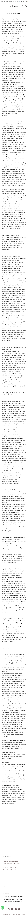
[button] (22, 6)
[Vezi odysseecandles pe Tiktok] (12, 909)
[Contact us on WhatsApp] (2, 908)
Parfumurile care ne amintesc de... (13, 896)
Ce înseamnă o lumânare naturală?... (14, 901)
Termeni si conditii (7, 914)
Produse (5, 878)
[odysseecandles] (14, 6)
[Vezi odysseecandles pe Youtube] (19, 909)
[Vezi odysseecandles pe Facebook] (16, 909)
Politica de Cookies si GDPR (16, 748)
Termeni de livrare (16, 914)
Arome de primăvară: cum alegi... (12, 899)
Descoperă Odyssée (7, 886)
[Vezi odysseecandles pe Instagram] (8, 909)
